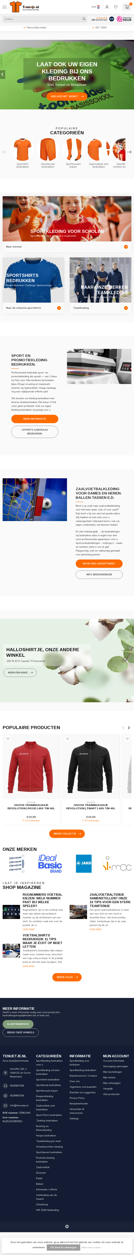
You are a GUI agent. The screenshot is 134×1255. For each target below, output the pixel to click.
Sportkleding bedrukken (83, 1070)
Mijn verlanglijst (111, 1083)
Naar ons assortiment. (99, 563)
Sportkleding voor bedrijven (79, 1062)
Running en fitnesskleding (44, 1128)
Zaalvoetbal (43, 1167)
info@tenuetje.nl (19, 1105)
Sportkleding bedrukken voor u (49, 1062)
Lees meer (29, 929)
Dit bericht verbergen (63, 1247)
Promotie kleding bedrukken (45, 1159)
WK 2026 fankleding (47, 1210)
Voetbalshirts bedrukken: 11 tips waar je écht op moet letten (42, 941)
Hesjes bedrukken (46, 1135)
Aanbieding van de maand (46, 1197)
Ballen (39, 1184)
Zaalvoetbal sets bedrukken (45, 1107)
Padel (39, 1178)
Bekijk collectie (65, 833)
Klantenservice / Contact (83, 1075)
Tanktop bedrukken (47, 1120)
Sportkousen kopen (47, 1090)
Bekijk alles (65, 977)
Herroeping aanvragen (115, 1066)
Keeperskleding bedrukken (44, 1098)
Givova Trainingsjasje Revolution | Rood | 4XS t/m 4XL (31, 807)
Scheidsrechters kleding (49, 1146)
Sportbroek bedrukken (48, 1085)
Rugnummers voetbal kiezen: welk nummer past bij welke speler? (42, 900)
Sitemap (74, 1118)
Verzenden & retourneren (77, 1111)
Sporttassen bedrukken (49, 1152)
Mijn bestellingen (112, 1072)
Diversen (41, 1172)
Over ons (75, 1081)
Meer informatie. (35, 419)
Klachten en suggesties (83, 1092)
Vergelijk (108, 1088)
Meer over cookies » (92, 1247)
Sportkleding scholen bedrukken (48, 1072)
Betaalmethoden (79, 1103)
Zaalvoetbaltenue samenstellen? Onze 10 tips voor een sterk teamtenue (110, 900)
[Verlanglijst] (115, 6)
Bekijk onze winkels (20, 1032)
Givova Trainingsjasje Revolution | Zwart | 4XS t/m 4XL (90, 807)
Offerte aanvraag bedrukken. (35, 431)
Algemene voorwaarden (83, 1087)
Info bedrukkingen (99, 574)
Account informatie (113, 1060)
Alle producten (111, 1094)
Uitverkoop (42, 1204)
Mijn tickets (109, 1077)
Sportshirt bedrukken (47, 1079)
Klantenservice (18, 1024)
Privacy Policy (77, 1098)
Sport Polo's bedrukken (49, 1115)
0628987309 (17, 1085)
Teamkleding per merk (48, 1141)
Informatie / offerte (46, 1189)
